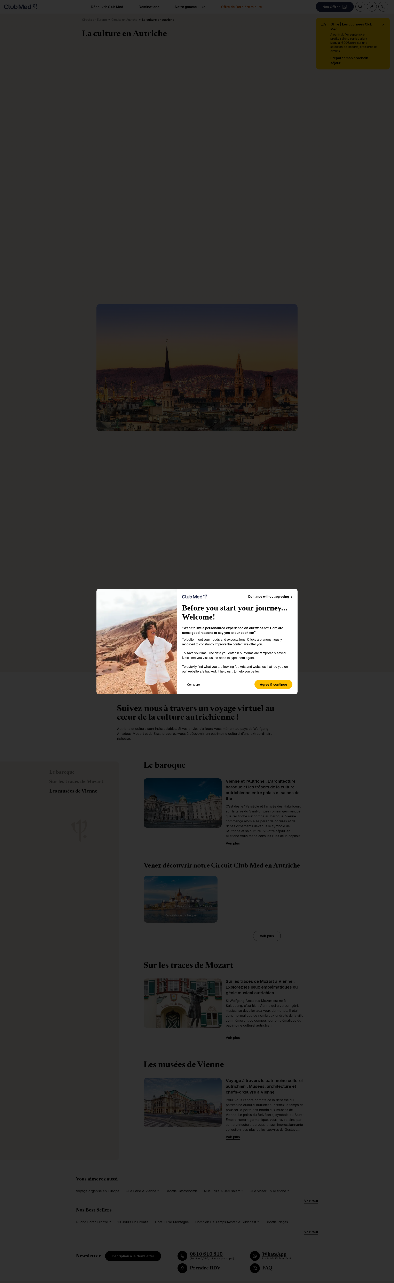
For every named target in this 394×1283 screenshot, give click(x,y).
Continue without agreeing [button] (270, 596)
